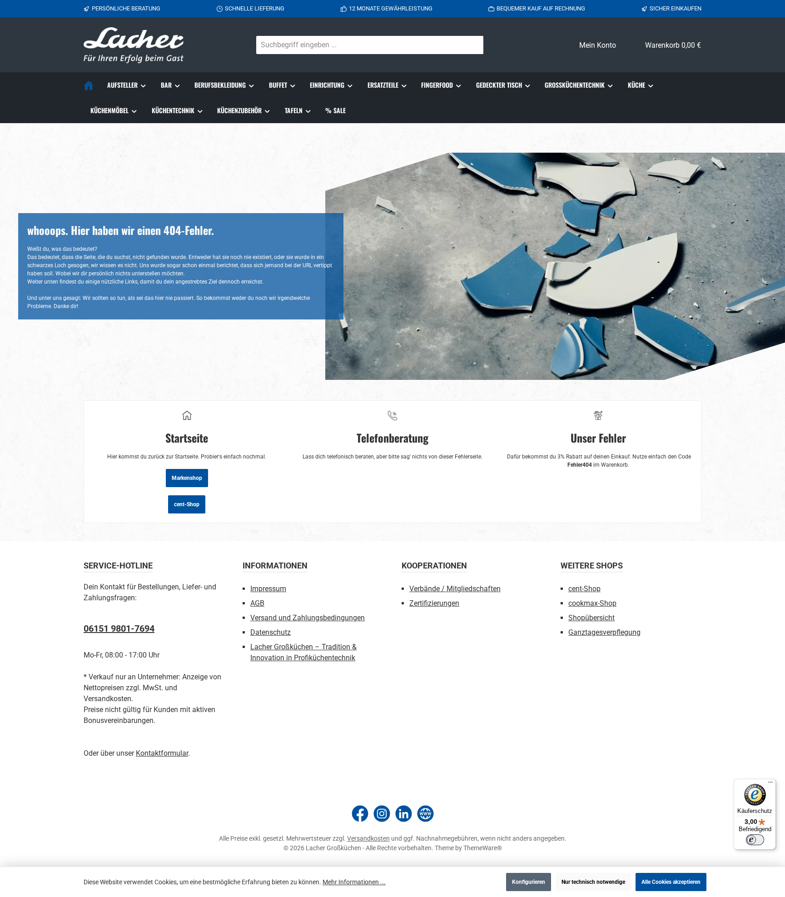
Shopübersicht (591, 617)
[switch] (755, 839)
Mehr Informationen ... (354, 882)
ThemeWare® (482, 848)
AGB (257, 603)
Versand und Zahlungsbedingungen (307, 617)
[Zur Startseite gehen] (134, 45)
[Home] (92, 85)
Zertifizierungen (434, 603)
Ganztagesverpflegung (604, 632)
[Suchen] (472, 45)
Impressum (268, 588)
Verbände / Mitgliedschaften (455, 588)
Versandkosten (368, 838)
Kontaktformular (162, 753)
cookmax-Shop (592, 603)
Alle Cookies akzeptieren (671, 882)
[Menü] (770, 784)
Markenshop (187, 478)
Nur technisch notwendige (593, 882)
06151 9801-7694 (119, 628)
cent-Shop (186, 504)
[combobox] (359, 45)
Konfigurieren (528, 882)
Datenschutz (270, 632)
